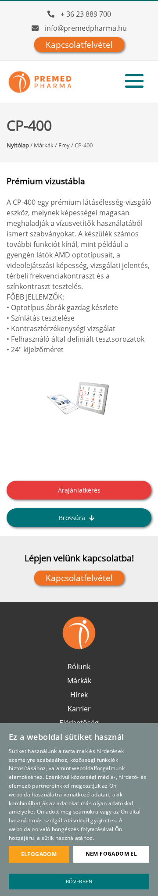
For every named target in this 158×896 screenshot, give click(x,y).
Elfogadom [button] (39, 854)
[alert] (79, 809)
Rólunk (79, 666)
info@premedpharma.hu (86, 28)
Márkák (44, 145)
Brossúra (73, 518)
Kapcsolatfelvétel (79, 44)
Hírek (79, 695)
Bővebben (79, 881)
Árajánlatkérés (79, 490)
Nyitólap (18, 145)
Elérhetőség (79, 723)
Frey (64, 145)
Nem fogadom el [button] (111, 853)
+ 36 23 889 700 (86, 14)
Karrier (79, 709)
